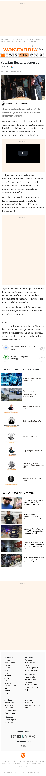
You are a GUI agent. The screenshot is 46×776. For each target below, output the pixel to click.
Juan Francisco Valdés (18, 103)
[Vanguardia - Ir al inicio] (23, 50)
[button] (3, 55)
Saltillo (24, 55)
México (33, 55)
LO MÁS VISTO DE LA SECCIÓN (19, 493)
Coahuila (13, 55)
